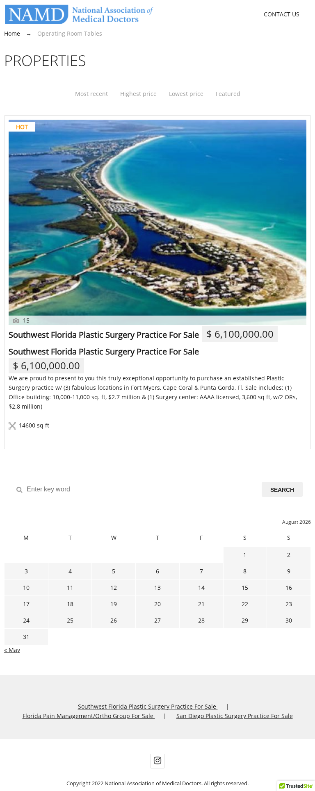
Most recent (91, 94)
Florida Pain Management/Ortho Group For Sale (89, 716)
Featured (228, 94)
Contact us (281, 14)
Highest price (138, 94)
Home (12, 33)
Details (29, 437)
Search (282, 489)
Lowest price (186, 94)
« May (12, 650)
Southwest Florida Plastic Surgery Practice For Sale (104, 334)
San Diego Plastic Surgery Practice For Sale (234, 716)
